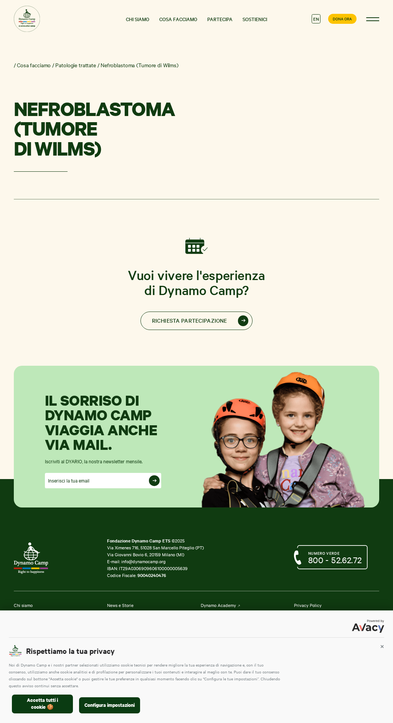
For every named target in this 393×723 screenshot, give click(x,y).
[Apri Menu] (373, 19)
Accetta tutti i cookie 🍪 (42, 704)
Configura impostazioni (109, 705)
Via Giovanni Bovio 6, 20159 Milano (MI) (145, 554)
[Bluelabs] (41, 558)
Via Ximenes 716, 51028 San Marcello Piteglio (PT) (155, 547)
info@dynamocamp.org (143, 561)
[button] (382, 646)
